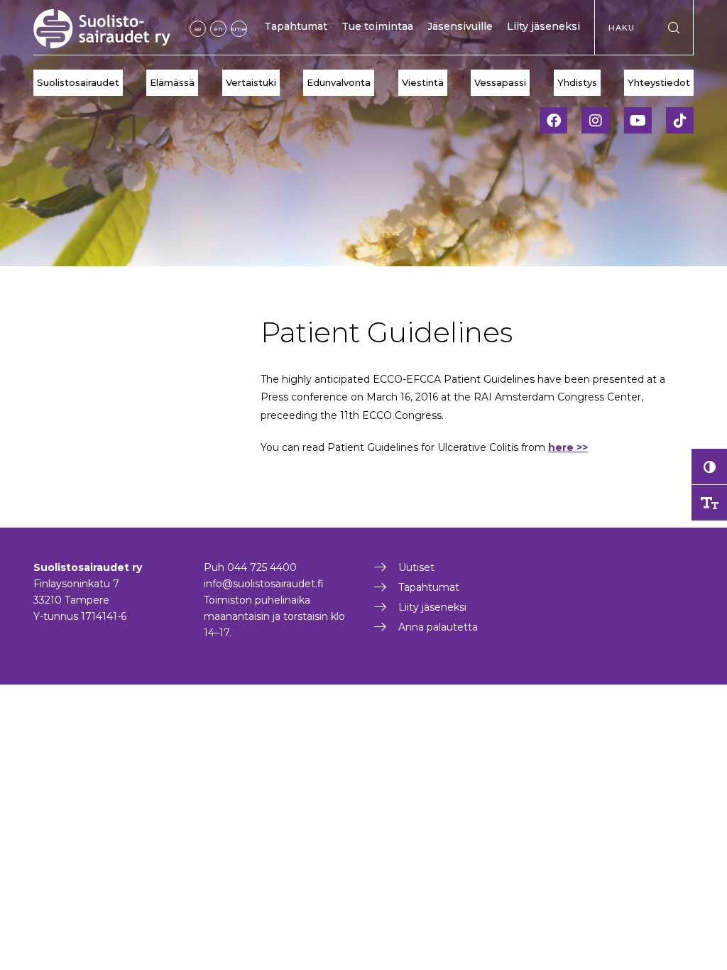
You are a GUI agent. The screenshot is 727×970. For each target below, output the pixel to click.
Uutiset (416, 567)
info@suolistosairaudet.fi (264, 583)
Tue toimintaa (377, 26)
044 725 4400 (262, 567)
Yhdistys (577, 82)
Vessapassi (500, 82)
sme (238, 28)
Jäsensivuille (460, 26)
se (198, 28)
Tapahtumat (295, 26)
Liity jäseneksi (543, 26)
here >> (568, 447)
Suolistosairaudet (78, 82)
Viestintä (423, 82)
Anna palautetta (438, 627)
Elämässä (172, 82)
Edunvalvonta (339, 82)
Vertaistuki (251, 82)
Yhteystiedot (659, 82)
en (218, 28)
